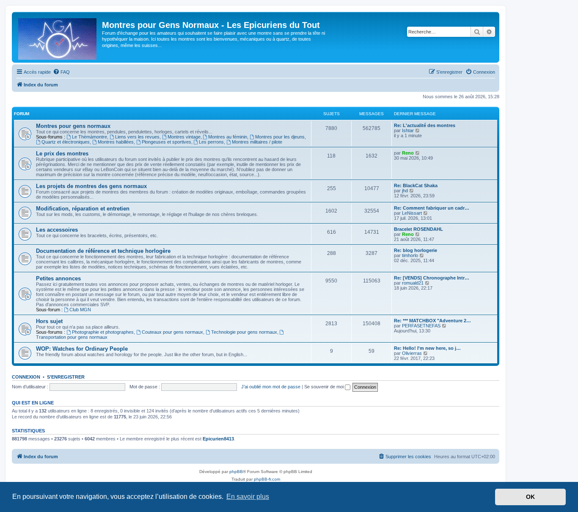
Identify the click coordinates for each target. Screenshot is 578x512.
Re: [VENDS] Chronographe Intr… (431, 277)
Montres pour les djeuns (280, 136)
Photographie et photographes (103, 332)
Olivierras (412, 353)
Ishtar (408, 130)
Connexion (26, 376)
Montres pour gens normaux (73, 126)
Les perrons (211, 141)
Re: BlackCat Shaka (416, 185)
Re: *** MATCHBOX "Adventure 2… (432, 320)
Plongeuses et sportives (166, 141)
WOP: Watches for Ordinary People (82, 349)
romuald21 (413, 282)
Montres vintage (184, 136)
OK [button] (530, 496)
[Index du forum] (58, 37)
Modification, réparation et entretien (82, 208)
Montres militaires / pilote (257, 141)
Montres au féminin (227, 136)
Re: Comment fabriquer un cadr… (431, 207)
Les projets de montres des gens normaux (91, 186)
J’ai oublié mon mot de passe (270, 386)
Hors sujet (49, 321)
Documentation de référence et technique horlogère (103, 251)
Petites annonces (58, 278)
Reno (408, 152)
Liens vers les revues (137, 136)
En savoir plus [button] (247, 496)
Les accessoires (57, 230)
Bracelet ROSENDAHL (418, 229)
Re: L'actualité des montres (424, 125)
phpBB (236, 471)
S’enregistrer (66, 376)
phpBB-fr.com (267, 479)
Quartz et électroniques (65, 141)
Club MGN (80, 309)
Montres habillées (116, 141)
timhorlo (410, 255)
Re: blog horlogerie (415, 250)
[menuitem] (61, 72)
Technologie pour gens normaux (244, 332)
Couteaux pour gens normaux (172, 332)
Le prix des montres (62, 153)
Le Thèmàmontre (89, 136)
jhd (405, 190)
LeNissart (412, 213)
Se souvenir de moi (324, 386)
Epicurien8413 (218, 438)
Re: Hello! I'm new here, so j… (427, 348)
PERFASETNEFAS (421, 325)
